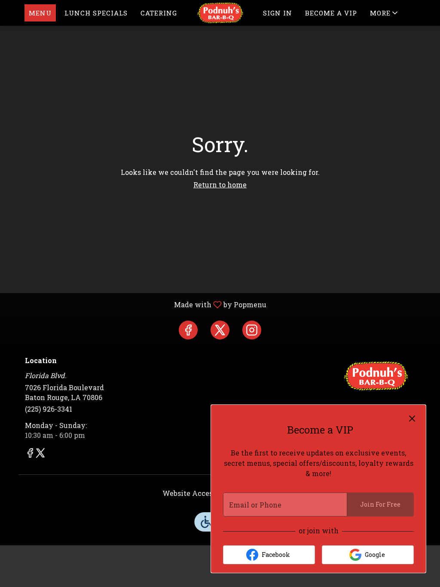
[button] (384, 12)
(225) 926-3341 (48, 408)
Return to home (220, 184)
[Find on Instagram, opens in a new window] (251, 330)
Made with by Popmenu (136, 304)
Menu (40, 13)
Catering (159, 13)
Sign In (277, 13)
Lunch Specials (96, 13)
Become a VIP (331, 13)
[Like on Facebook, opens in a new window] (188, 330)
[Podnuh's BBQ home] (220, 13)
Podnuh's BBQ (376, 376)
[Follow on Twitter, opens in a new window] (220, 330)
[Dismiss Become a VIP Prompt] (412, 418)
